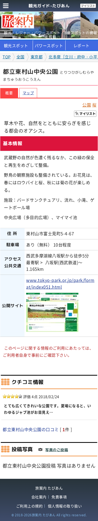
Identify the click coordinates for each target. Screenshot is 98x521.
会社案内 (39, 497)
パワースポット (49, 45)
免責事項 (59, 497)
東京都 (37, 57)
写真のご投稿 (56, 449)
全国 (20, 57)
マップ (28, 92)
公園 (86, 105)
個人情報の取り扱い (65, 506)
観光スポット (16, 45)
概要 (9, 92)
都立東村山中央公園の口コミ (31, 429)
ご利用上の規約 (29, 506)
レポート (81, 45)
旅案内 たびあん (49, 488)
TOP (7, 57)
